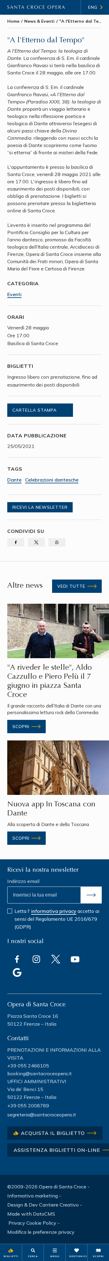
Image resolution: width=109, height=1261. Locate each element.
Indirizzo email (23, 881)
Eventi (14, 294)
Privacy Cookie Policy (32, 1223)
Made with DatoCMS (31, 1214)
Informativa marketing (32, 1196)
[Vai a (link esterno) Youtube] (75, 959)
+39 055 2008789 (28, 1106)
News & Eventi (39, 21)
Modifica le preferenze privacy (40, 1232)
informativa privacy (53, 911)
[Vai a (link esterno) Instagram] (36, 959)
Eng (92, 7)
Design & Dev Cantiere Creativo (43, 1205)
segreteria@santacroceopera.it (41, 1115)
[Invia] (91, 895)
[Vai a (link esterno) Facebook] (17, 959)
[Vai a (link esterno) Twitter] (55, 959)
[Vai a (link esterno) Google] (17, 972)
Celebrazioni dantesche (51, 480)
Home (13, 21)
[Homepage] (36, 7)
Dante (14, 480)
